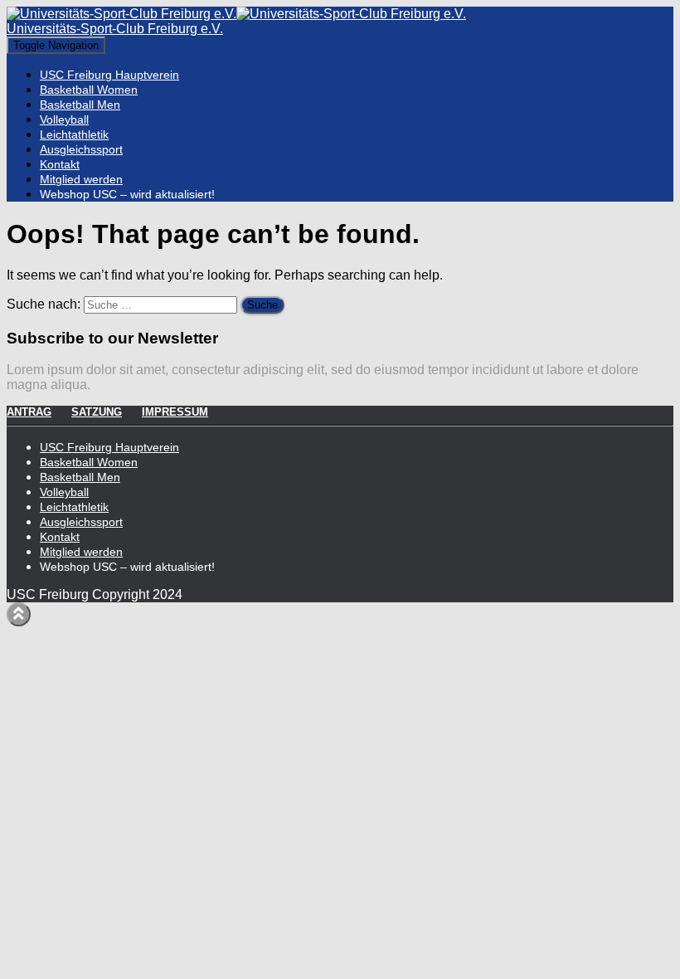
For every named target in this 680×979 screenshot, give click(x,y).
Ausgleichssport (81, 149)
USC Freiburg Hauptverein (109, 74)
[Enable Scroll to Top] (19, 614)
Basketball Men (80, 104)
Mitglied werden (81, 179)
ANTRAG (29, 412)
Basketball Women (89, 89)
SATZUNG (96, 412)
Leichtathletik (74, 134)
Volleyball (64, 119)
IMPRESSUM (175, 412)
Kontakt (60, 164)
